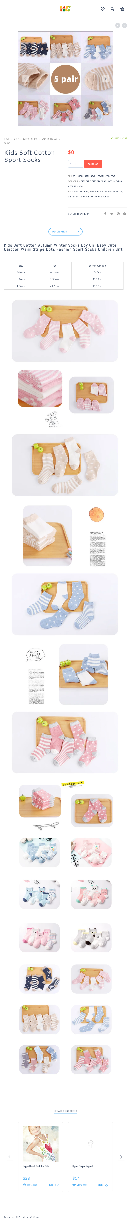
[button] (7, 9)
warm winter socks (112, 191)
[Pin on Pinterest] (117, 214)
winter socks (75, 196)
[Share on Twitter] (110, 214)
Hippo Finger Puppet (82, 1166)
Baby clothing (81, 191)
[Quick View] (50, 1185)
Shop (16, 139)
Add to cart (93, 163)
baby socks (95, 191)
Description (59, 231)
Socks (7, 143)
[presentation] (25, 78)
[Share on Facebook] (104, 214)
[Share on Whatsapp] (123, 214)
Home (7, 139)
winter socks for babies (96, 196)
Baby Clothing (30, 139)
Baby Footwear (49, 139)
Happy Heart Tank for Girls (36, 1166)
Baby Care (86, 181)
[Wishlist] (103, 9)
